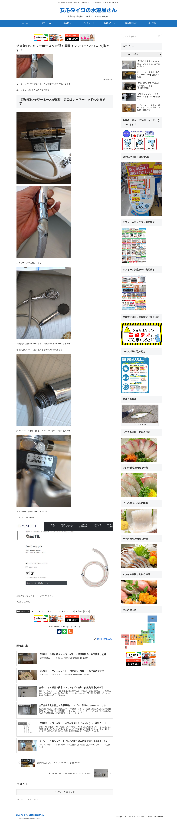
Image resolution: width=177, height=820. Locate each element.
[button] (159, 36)
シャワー (43, 611)
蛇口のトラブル (24, 611)
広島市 (80, 611)
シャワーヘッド (55, 611)
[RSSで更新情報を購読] (70, 631)
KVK (35, 611)
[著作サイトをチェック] (59, 631)
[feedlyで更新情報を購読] (64, 631)
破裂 (87, 611)
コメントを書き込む (64, 792)
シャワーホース (69, 611)
